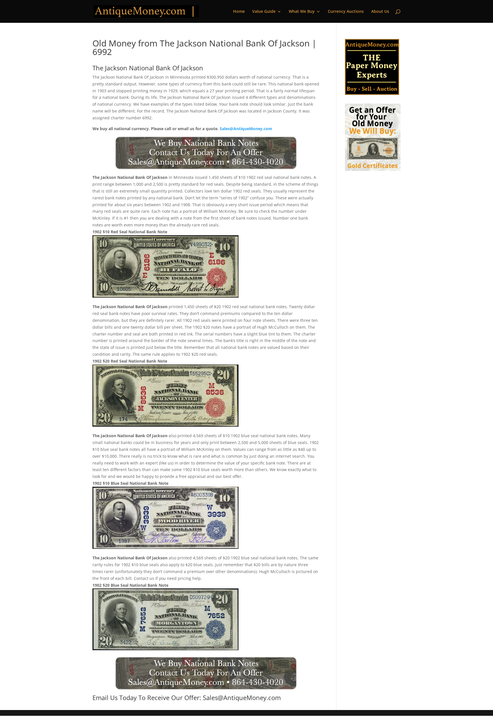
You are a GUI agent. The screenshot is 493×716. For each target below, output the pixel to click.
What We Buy (302, 11)
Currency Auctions (346, 11)
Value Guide (264, 11)
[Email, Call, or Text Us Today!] (205, 153)
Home (239, 11)
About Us (380, 11)
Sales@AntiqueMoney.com (246, 128)
